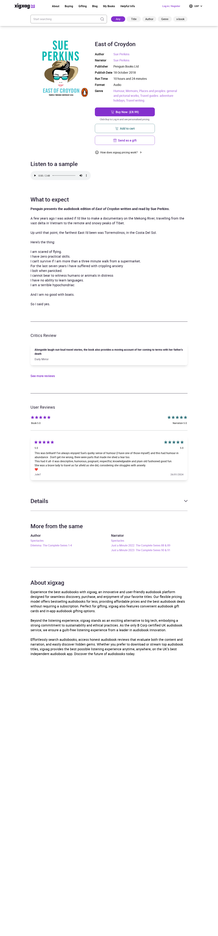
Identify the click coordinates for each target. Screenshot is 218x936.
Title (133, 19)
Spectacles (37, 540)
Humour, (119, 91)
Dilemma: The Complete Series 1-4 (51, 545)
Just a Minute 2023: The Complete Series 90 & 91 (140, 550)
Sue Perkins (121, 54)
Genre (164, 19)
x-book (180, 19)
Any (118, 19)
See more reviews (42, 376)
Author (149, 19)
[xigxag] (24, 6)
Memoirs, (132, 91)
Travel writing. (135, 100)
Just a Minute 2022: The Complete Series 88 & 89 (140, 545)
